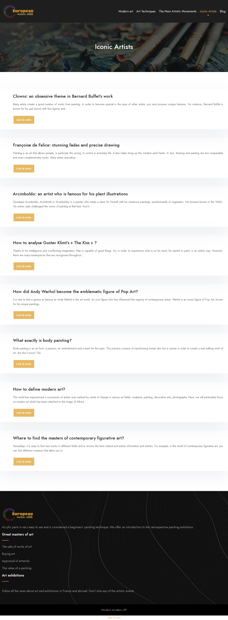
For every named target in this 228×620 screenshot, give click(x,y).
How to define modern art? (39, 389)
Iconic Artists (208, 11)
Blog (222, 11)
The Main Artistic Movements (177, 11)
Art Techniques (146, 11)
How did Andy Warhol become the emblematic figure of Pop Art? (75, 291)
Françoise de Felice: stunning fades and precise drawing (66, 145)
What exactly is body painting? (42, 340)
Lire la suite (24, 120)
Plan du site (114, 618)
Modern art (126, 11)
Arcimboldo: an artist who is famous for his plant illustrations (70, 194)
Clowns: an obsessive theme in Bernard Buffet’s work (63, 96)
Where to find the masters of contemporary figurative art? (68, 438)
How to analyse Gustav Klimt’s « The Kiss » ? (55, 243)
